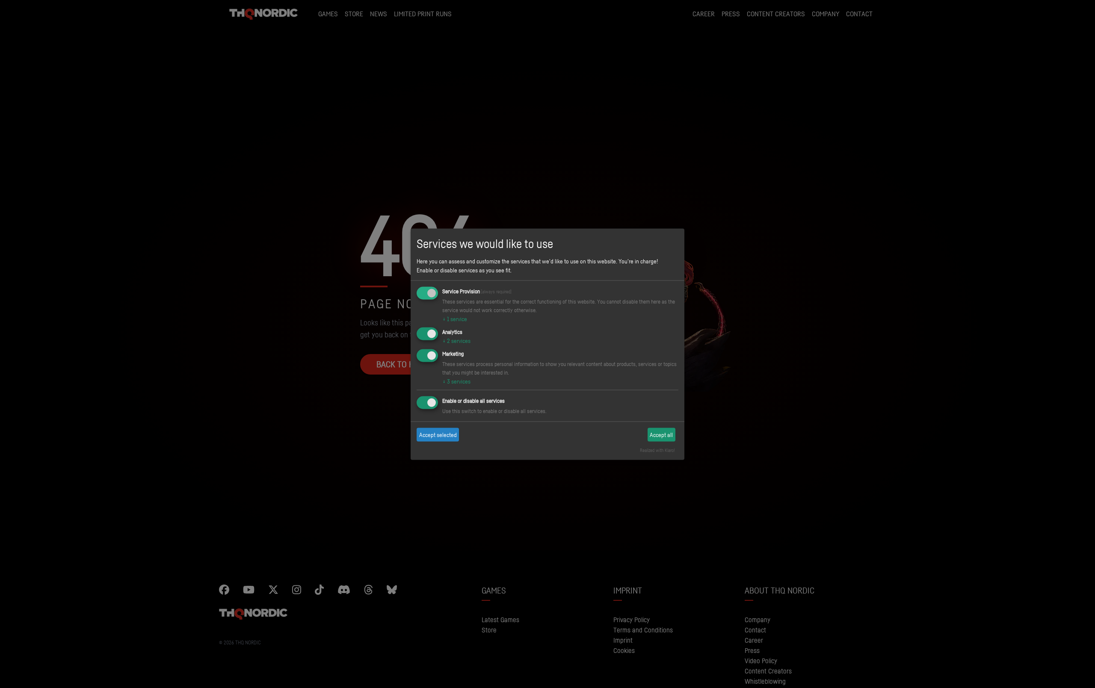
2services (456, 340)
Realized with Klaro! (657, 450)
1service (454, 318)
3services (456, 380)
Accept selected (438, 434)
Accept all (661, 434)
